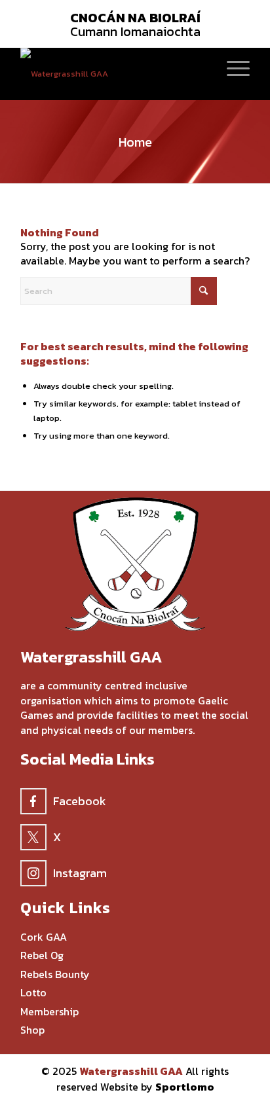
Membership (49, 1011)
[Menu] (232, 67)
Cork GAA (43, 937)
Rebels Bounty (55, 974)
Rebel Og (42, 955)
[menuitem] (232, 67)
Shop (32, 1030)
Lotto (33, 992)
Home (135, 142)
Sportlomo (184, 1087)
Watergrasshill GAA (131, 1071)
